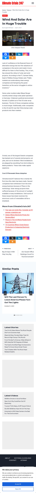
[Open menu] (33, 3)
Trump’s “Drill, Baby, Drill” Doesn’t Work (18, 406)
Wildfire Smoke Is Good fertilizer (15, 398)
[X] (12, 54)
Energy (5, 15)
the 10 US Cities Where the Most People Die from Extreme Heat (18, 331)
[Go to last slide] (5, 293)
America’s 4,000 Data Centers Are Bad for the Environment (17, 412)
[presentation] (18, 283)
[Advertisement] (18, 133)
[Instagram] (26, 54)
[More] (12, 57)
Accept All (18, 484)
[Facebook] (5, 54)
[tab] (14, 315)
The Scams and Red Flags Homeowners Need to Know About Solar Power (18, 346)
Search (18, 465)
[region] (18, 480)
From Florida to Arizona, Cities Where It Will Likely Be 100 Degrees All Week (18, 341)
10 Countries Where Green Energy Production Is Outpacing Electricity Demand (17, 227)
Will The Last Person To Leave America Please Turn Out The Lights (17, 300)
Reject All (18, 489)
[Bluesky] (5, 57)
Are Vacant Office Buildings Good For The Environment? (27, 253)
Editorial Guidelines (22, 458)
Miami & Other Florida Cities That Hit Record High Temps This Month (16, 336)
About (7, 458)
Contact (12, 460)
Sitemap (23, 460)
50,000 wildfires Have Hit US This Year (17, 409)
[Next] (30, 293)
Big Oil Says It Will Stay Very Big (8, 251)
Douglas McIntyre (8, 28)
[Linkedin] (19, 54)
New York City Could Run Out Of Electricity (15, 402)
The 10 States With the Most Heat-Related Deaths (16, 351)
